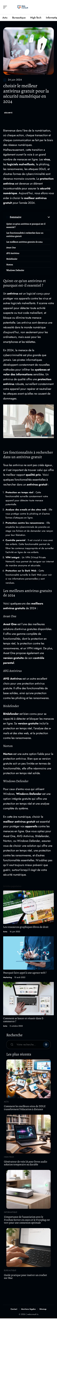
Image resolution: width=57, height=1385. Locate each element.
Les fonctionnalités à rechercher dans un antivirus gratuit (24, 234)
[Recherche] (51, 7)
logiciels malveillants (20, 164)
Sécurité (8, 113)
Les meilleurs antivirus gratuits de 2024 (24, 241)
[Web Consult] (23, 7)
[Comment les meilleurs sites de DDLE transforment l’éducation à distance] (28, 1078)
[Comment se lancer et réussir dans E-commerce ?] (28, 998)
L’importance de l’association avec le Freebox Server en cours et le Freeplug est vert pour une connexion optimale (27, 1220)
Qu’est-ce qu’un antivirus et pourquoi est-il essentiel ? (25, 225)
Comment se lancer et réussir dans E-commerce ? (23, 1019)
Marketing (7, 977)
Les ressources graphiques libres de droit (25, 927)
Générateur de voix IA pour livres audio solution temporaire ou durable (25, 1163)
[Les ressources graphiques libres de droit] (28, 907)
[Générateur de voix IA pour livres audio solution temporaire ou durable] (28, 1134)
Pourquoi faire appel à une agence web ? (24, 973)
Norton (9, 264)
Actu (5, 931)
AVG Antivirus (12, 253)
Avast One (11, 247)
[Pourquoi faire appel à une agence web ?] (28, 953)
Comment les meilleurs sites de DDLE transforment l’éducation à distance (25, 1107)
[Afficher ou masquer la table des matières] (36, 217)
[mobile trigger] (6, 7)
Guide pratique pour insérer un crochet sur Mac (25, 1276)
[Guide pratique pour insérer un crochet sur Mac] (28, 1247)
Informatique (10, 1212)
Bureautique (10, 1270)
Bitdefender (11, 258)
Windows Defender (15, 270)
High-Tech (9, 1157)
